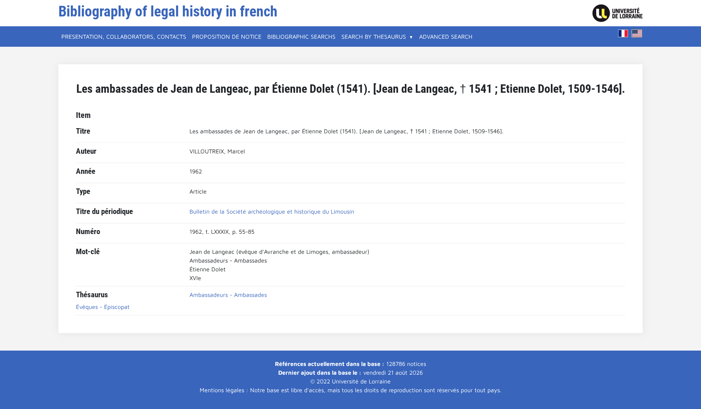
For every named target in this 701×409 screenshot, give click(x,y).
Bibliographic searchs (301, 36)
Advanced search (445, 36)
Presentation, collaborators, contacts (123, 36)
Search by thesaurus (373, 36)
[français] (623, 33)
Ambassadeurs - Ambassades (228, 294)
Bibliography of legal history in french (167, 11)
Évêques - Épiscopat (103, 306)
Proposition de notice (226, 36)
